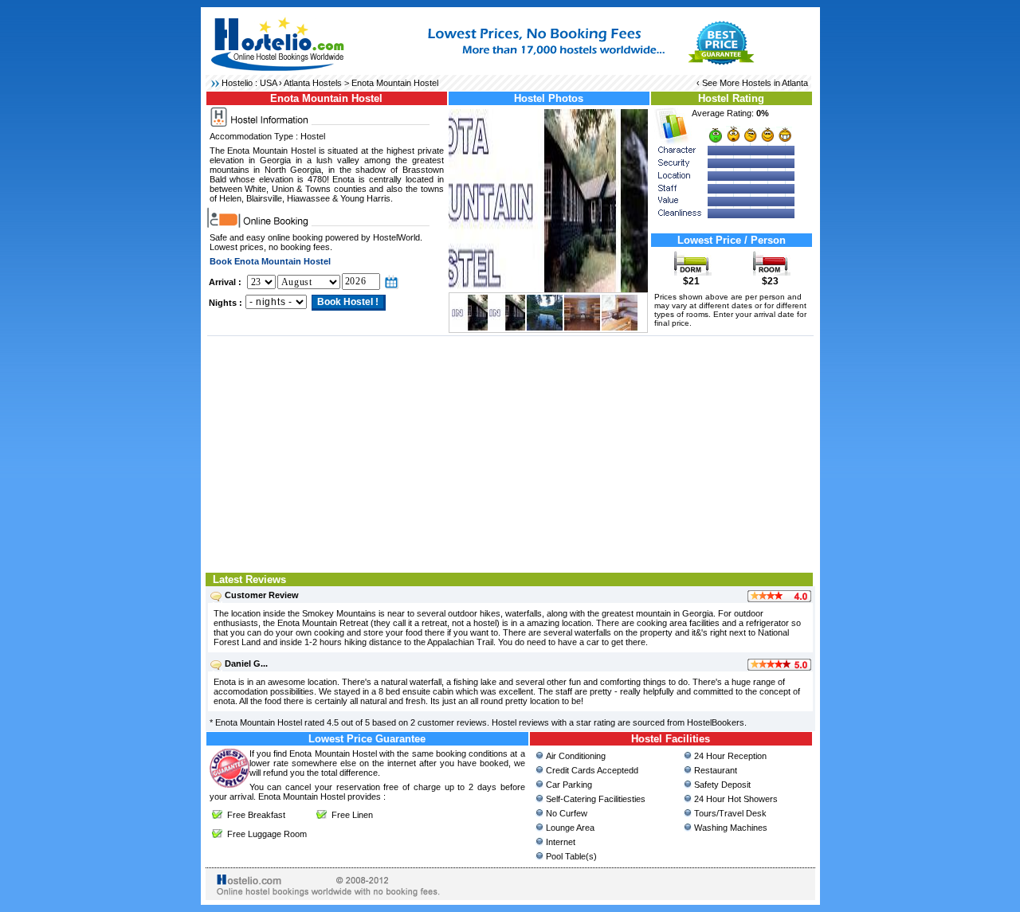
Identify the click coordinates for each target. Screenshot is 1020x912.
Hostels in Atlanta (775, 83)
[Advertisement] (510, 452)
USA (268, 83)
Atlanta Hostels (313, 83)
